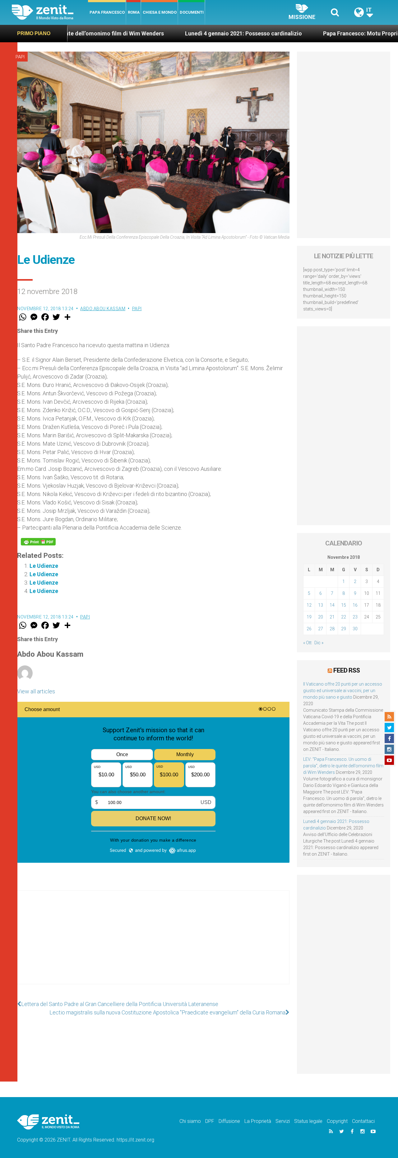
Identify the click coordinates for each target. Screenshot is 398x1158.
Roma (134, 12)
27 (320, 628)
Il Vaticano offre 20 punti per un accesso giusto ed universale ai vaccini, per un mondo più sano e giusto (342, 691)
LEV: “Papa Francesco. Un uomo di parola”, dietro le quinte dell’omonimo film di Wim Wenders (343, 766)
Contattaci (363, 1121)
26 (309, 628)
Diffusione (229, 1121)
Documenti (192, 12)
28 (332, 628)
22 (343, 616)
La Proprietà (257, 1121)
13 (320, 605)
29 (343, 628)
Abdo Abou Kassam (102, 308)
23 (355, 616)
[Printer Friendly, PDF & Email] (38, 541)
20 (320, 616)
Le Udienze (44, 566)
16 (355, 605)
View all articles (36, 691)
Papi (20, 57)
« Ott (307, 642)
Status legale (308, 1121)
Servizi (282, 1121)
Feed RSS (346, 670)
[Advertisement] (153, 943)
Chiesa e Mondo (160, 12)
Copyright (337, 1121)
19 (309, 616)
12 (309, 605)
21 (332, 616)
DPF (209, 1121)
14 (332, 605)
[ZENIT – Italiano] (50, 12)
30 (355, 628)
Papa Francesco (107, 12)
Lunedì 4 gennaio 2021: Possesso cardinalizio (173, 33)
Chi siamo (190, 1121)
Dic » (318, 642)
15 (343, 605)
